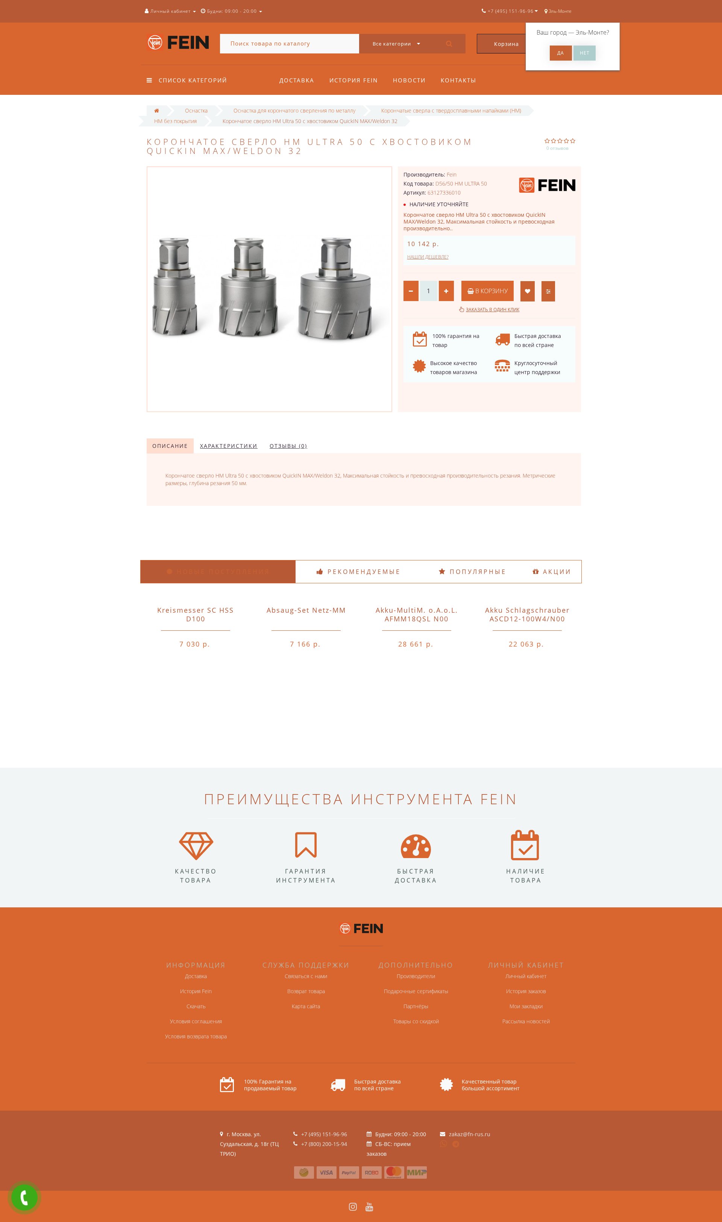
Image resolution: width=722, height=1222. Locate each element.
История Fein (353, 80)
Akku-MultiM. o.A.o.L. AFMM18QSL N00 (417, 614)
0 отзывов (557, 148)
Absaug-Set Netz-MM (306, 610)
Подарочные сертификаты (416, 991)
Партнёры (415, 1006)
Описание (170, 445)
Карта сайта (306, 1006)
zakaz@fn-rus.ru (469, 1134)
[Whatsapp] (443, 1143)
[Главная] (156, 110)
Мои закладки (526, 1006)
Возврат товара (306, 991)
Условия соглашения (196, 1021)
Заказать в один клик (492, 309)
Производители (416, 976)
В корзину (491, 291)
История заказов (526, 991)
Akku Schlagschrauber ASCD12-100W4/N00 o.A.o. (527, 619)
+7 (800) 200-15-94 (324, 1143)
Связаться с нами (306, 976)
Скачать (196, 1006)
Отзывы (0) (288, 445)
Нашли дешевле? (428, 257)
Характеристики (229, 445)
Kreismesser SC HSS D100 (195, 614)
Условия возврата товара (196, 1036)
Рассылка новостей (526, 1021)
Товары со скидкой (416, 1021)
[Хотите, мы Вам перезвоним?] (24, 1197)
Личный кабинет (525, 976)
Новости (409, 80)
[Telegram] (456, 1144)
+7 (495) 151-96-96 (324, 1134)
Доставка (296, 80)
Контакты (458, 80)
